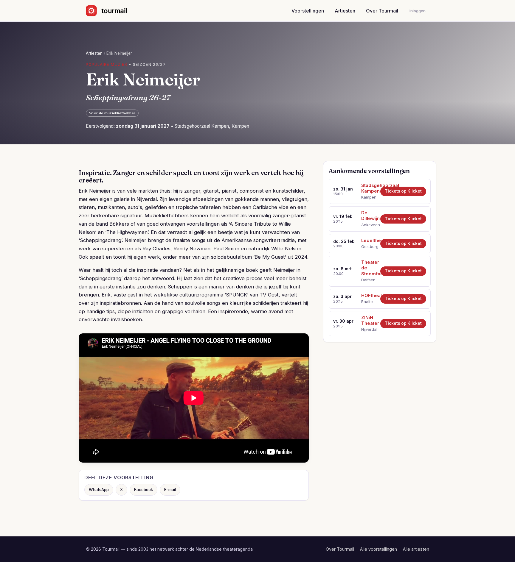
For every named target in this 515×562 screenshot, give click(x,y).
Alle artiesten (416, 549)
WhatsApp (99, 489)
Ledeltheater (368, 240)
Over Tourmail (382, 11)
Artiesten (345, 11)
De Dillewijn (368, 215)
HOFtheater (368, 295)
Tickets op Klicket (403, 191)
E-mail (170, 489)
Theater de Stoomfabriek (368, 268)
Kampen (368, 197)
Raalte (367, 301)
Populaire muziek (106, 64)
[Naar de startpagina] (111, 10)
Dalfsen (368, 279)
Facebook (143, 489)
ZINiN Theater (368, 320)
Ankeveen (368, 224)
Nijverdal (368, 329)
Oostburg (368, 246)
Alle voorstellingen (378, 549)
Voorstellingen (307, 11)
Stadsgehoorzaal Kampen (368, 188)
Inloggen (417, 10)
